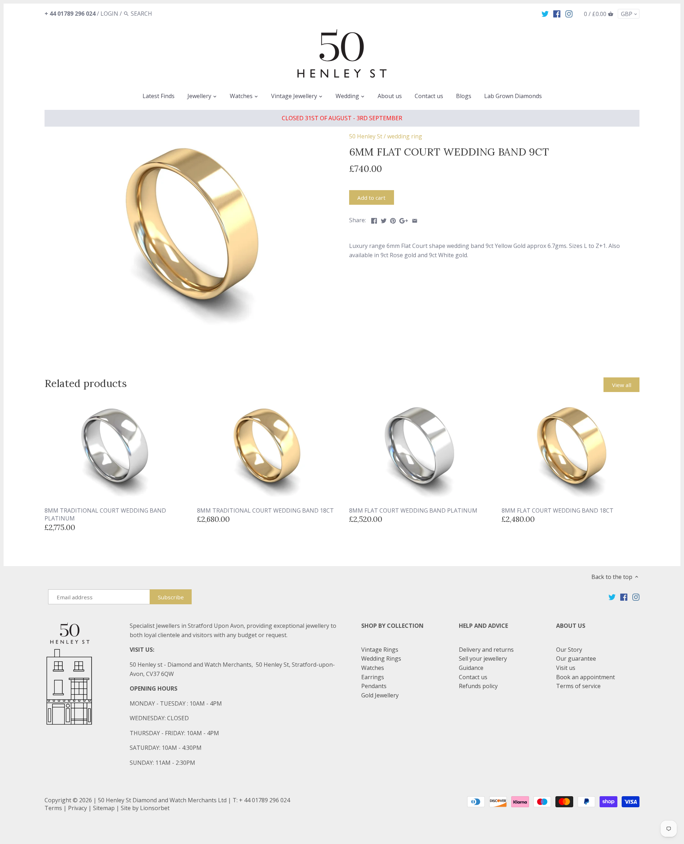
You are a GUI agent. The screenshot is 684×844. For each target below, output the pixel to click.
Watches (372, 668)
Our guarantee (576, 658)
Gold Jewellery (380, 695)
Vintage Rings (379, 650)
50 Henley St (365, 136)
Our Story (569, 650)
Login (109, 13)
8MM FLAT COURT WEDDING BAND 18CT (557, 510)
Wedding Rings (381, 658)
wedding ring (404, 136)
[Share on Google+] (403, 219)
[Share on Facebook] (374, 219)
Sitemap (104, 808)
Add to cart (371, 197)
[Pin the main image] (393, 219)
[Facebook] (556, 13)
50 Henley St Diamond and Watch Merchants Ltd (162, 800)
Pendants (374, 686)
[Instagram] (568, 13)
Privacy (77, 808)
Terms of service (578, 686)
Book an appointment (585, 677)
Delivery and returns (486, 650)
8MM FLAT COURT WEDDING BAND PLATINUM (413, 510)
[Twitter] (545, 13)
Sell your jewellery (483, 658)
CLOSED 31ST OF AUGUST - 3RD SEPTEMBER (342, 118)
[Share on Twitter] (384, 219)
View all (621, 384)
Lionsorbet (155, 808)
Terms (53, 808)
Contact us (473, 677)
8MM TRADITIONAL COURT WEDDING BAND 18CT (265, 510)
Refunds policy (478, 686)
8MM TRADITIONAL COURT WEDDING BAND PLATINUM (105, 514)
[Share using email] (415, 219)
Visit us (565, 668)
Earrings (372, 677)
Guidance (471, 668)
